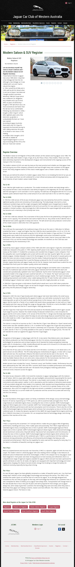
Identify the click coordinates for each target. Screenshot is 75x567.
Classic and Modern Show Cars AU (40, 558)
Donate (37, 548)
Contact (65, 546)
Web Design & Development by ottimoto (44, 563)
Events (51, 546)
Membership (15, 546)
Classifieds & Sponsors (40, 546)
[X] (63, 529)
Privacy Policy (24, 563)
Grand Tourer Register (11, 511)
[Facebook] (59, 529)
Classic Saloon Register (38, 507)
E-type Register (54, 507)
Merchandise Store (26, 546)
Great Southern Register (30, 511)
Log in (39, 529)
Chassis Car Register (20, 507)
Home (6, 44)
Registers (12, 44)
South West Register (48, 511)
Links (30, 563)
